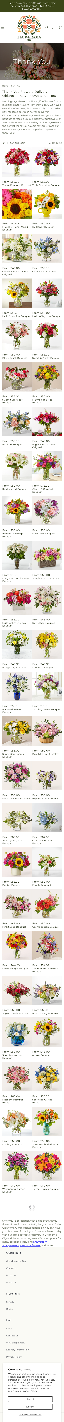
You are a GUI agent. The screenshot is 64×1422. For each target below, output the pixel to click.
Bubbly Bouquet (11, 885)
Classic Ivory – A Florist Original (16, 273)
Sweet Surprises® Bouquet (12, 401)
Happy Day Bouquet (14, 667)
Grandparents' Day (16, 1261)
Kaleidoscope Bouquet (15, 968)
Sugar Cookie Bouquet (15, 1013)
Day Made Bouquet (43, 623)
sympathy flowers (30, 1245)
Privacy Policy (29, 1391)
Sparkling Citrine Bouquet (42, 1101)
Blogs (9, 1309)
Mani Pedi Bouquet (43, 533)
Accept (30, 1399)
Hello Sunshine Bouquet (16, 316)
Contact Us (12, 1335)
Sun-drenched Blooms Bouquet (45, 1146)
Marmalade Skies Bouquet (42, 401)
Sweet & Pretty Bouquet (46, 358)
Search (10, 1302)
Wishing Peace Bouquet (46, 709)
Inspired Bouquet (12, 444)
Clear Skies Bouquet (44, 271)
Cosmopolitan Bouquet (46, 926)
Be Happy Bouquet (43, 227)
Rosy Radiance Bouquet (16, 798)
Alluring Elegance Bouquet (12, 842)
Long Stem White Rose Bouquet (16, 580)
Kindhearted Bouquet (14, 489)
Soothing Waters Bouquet (12, 1056)
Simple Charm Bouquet (46, 578)
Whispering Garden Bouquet (13, 1190)
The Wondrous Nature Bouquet (45, 970)
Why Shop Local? (15, 1342)
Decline (30, 1406)
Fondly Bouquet (41, 885)
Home (5, 86)
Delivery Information (17, 1349)
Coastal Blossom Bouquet (42, 842)
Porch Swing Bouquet (45, 1013)
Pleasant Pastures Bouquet (12, 1101)
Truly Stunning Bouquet (46, 185)
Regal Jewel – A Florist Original (45, 446)
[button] (46, 27)
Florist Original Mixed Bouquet (15, 228)
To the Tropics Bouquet (46, 1189)
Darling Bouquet (12, 1144)
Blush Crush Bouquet (14, 358)
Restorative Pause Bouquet (12, 711)
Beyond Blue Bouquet (45, 798)
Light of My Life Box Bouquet (14, 624)
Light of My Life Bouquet (47, 316)
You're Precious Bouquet (16, 185)
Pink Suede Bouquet (14, 926)
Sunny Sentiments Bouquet (13, 755)
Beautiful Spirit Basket (45, 754)
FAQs (9, 1328)
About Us (11, 1282)
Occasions (11, 1268)
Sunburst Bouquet (43, 667)
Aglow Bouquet (41, 1055)
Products (11, 1275)
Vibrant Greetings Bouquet (12, 535)
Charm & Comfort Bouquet (42, 490)
